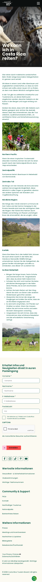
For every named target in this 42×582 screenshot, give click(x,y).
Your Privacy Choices (10, 554)
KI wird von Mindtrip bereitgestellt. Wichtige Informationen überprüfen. (19, 562)
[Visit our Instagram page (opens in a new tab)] (10, 459)
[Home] (7, 3)
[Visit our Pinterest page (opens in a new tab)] (21, 459)
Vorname (6, 376)
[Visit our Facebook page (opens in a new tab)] (4, 459)
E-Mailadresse (8, 396)
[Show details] (34, 578)
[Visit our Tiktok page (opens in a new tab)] (15, 459)
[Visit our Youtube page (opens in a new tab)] (26, 459)
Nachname (7, 386)
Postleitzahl (7, 406)
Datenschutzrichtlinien (11, 556)
